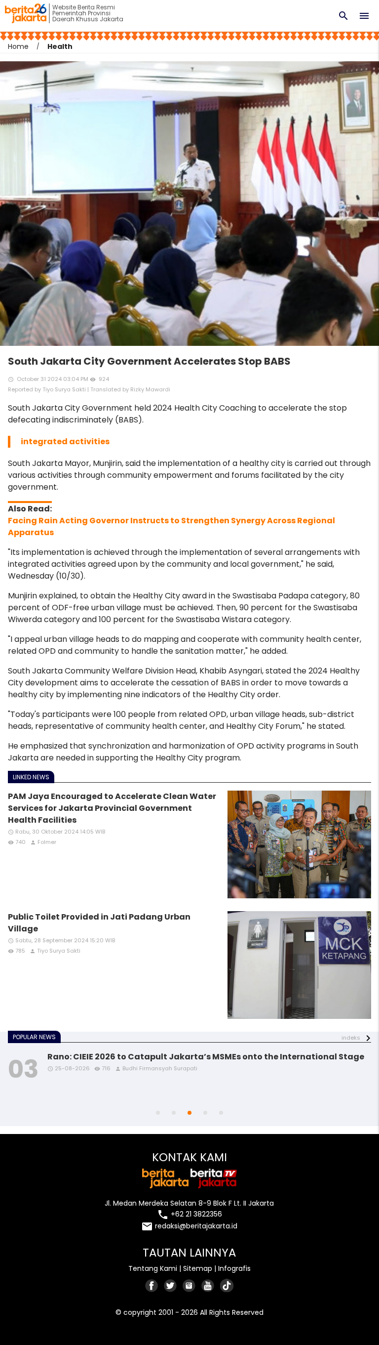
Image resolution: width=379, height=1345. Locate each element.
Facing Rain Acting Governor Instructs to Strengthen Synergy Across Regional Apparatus (171, 526)
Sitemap (197, 1268)
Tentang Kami (152, 1268)
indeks (350, 1038)
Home (18, 46)
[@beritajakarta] (171, 1285)
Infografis (234, 1268)
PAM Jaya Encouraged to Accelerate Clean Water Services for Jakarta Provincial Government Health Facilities (112, 808)
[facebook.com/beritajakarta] (152, 1285)
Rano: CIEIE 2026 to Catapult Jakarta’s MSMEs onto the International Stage (205, 1056)
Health (60, 46)
